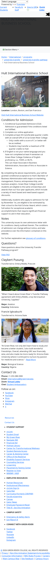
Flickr (7, 398)
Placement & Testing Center (19, 468)
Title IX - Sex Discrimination (18, 507)
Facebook (9, 392)
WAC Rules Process (32, 556)
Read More (31, 359)
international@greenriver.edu (20, 379)
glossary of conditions (35, 238)
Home (4, 57)
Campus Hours (42, 558)
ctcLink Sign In (13, 488)
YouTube (9, 395)
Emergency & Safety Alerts (18, 517)
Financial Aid (12, 443)
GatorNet (11, 491)
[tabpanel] (25, 484)
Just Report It (12, 519)
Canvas (10, 499)
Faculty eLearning (14, 496)
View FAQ (5, 254)
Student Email (13, 434)
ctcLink (10, 431)
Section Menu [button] (11, 49)
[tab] (9, 417)
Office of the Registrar (16, 456)
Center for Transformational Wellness (23, 448)
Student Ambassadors (16, 384)
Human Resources (15, 482)
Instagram (9, 401)
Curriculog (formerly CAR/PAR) (20, 493)
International (15, 57)
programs (27, 57)
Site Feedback (27, 558)
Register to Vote (14, 470)
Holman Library (13, 445)
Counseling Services (15, 462)
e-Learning (11, 465)
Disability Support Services (18, 459)
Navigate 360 (12, 440)
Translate (21, 4)
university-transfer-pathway (35, 59)
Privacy (5, 553)
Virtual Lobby (14, 381)
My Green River (13, 437)
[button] (47, 14)
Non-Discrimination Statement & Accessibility (30, 553)
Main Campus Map (11, 558)
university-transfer (12, 59)
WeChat (8, 404)
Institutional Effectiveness (18, 485)
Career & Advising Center (18, 454)
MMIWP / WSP (13, 473)
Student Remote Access (17, 451)
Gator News (12, 502)
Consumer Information (12, 556)
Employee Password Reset (18, 505)
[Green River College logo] (0, 14)
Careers (46, 556)
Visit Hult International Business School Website (22, 115)
